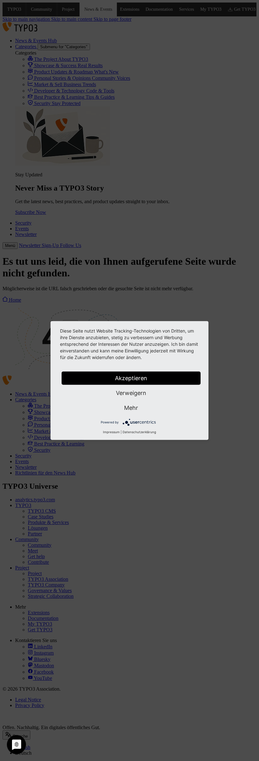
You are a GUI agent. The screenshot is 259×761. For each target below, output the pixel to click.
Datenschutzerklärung (139, 432)
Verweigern (131, 393)
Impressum (111, 432)
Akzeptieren (131, 378)
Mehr (131, 407)
